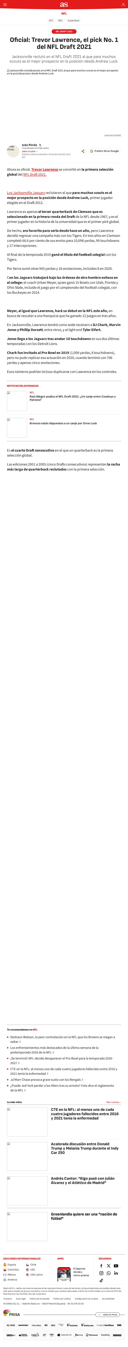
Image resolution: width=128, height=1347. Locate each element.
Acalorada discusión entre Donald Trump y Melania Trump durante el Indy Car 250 (85, 1148)
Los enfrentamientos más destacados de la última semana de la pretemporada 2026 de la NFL (54, 1050)
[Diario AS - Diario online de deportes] (64, 4)
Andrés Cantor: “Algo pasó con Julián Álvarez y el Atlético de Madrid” (82, 1180)
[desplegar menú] (5, 4)
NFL (64, 14)
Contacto (7, 1298)
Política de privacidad (39, 1298)
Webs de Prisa (110, 1315)
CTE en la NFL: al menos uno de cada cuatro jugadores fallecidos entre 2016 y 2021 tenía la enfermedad (63, 1071)
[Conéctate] (123, 5)
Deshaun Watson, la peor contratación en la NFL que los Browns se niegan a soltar (62, 1039)
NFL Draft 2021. (34, 174)
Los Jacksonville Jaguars (26, 192)
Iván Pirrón (29, 145)
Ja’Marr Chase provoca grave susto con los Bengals (45, 1079)
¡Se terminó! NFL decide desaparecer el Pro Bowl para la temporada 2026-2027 (61, 1060)
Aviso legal (21, 1298)
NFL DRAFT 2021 (64, 31)
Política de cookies (62, 1298)
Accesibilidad (108, 1298)
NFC (60, 20)
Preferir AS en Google (106, 151)
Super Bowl (73, 20)
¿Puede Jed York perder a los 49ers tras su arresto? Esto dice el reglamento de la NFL (62, 1088)
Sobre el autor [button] (29, 151)
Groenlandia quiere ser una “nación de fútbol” (84, 1216)
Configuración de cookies (86, 1298)
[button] (83, 151)
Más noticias (112, 1102)
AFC (51, 20)
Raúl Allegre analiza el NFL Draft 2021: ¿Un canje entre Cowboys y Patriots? (73, 398)
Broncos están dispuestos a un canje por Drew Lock (63, 423)
